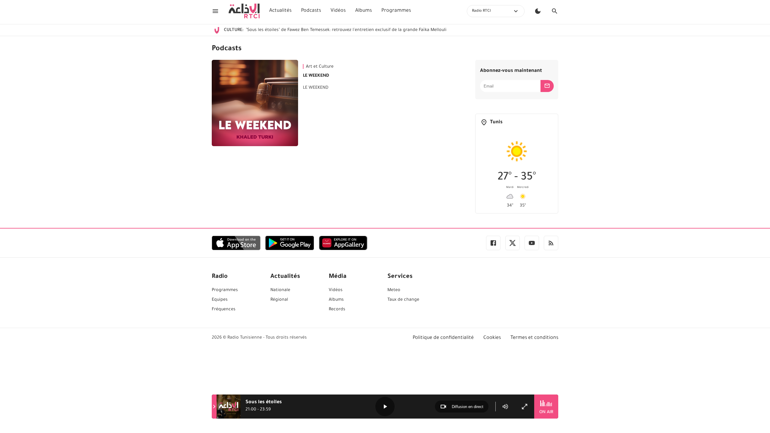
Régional (279, 300)
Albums (363, 11)
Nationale (280, 290)
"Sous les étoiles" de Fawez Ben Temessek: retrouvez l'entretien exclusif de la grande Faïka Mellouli (324, 30)
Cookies (492, 338)
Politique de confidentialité (443, 338)
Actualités (280, 11)
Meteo (393, 290)
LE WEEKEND (316, 76)
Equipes (220, 300)
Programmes (396, 11)
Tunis (496, 122)
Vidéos (338, 11)
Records (337, 309)
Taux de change (403, 300)
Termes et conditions (534, 338)
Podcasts (311, 11)
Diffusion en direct (467, 406)
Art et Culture (320, 67)
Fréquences (224, 309)
